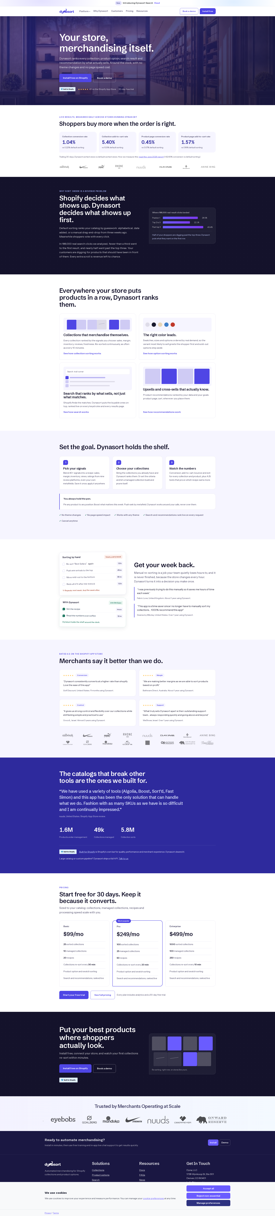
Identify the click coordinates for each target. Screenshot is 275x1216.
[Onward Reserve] (127, 1119)
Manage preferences (208, 1202)
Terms (56, 1213)
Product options (100, 1174)
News (142, 1179)
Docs (142, 1170)
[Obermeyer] (98, 1119)
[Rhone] (206, 1119)
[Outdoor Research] (161, 1119)
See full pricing (102, 994)
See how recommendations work (162, 412)
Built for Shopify (87, 851)
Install (213, 1142)
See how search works (76, 412)
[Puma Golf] (186, 1119)
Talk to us (123, 858)
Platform (84, 11)
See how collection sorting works (82, 353)
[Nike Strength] (49, 1119)
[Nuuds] (73, 1119)
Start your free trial (74, 994)
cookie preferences (153, 1198)
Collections (98, 1170)
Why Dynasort (100, 11)
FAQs (142, 1174)
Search (96, 1179)
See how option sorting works (160, 353)
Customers (117, 11)
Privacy (48, 1213)
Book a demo (189, 11)
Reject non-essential (208, 1195)
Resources (142, 11)
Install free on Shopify (75, 77)
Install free (207, 11)
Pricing (129, 11)
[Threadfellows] (230, 1119)
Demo (224, 1142)
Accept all (208, 1188)
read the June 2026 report (151, 156)
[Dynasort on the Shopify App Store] (67, 89)
